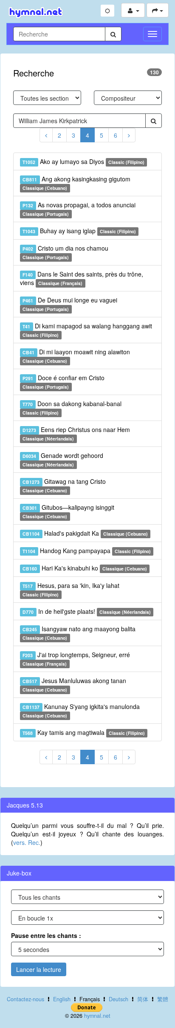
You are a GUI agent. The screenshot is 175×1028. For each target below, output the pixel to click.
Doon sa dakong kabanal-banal (72, 407)
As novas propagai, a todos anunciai (79, 209)
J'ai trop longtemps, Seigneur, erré (76, 658)
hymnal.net (97, 1016)
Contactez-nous (25, 999)
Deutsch (118, 999)
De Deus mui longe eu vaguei (70, 304)
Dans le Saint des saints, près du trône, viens (81, 278)
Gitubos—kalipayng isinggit (68, 511)
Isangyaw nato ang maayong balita (79, 632)
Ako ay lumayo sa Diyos (83, 161)
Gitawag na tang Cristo (64, 485)
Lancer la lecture (38, 969)
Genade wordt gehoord (63, 459)
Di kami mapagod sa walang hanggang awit (87, 330)
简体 (142, 999)
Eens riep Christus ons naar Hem (76, 433)
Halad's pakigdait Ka (85, 533)
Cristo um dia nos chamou (65, 252)
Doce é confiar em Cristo (63, 381)
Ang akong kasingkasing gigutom (76, 183)
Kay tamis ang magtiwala (84, 732)
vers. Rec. (26, 842)
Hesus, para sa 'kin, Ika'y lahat (71, 589)
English (62, 999)
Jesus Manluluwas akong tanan (74, 684)
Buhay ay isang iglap (79, 230)
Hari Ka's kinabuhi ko (85, 568)
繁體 (162, 999)
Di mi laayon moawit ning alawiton (76, 355)
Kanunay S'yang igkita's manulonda (81, 710)
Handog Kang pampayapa (87, 550)
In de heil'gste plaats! (87, 611)
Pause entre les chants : (46, 935)
